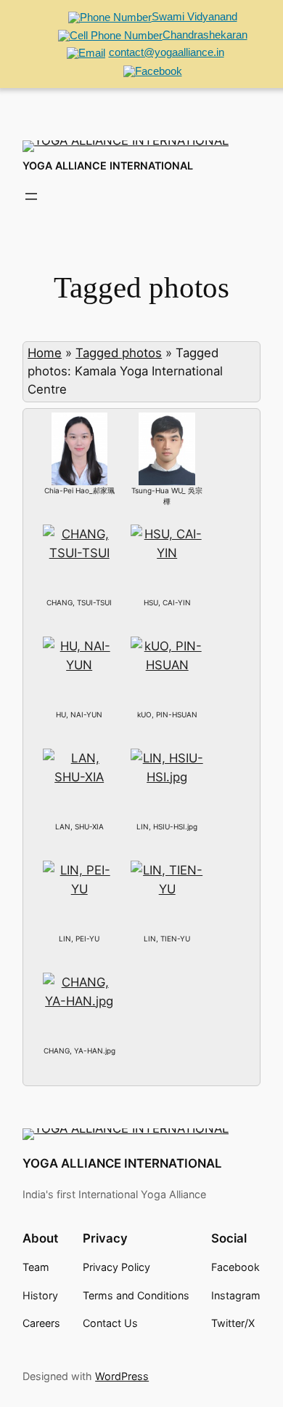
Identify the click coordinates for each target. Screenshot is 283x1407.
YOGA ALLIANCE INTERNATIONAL (107, 165)
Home (45, 353)
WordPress (122, 1376)
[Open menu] (31, 196)
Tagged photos (118, 353)
